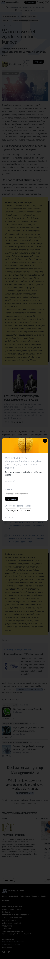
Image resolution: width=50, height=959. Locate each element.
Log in (13, 517)
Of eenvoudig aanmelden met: (18, 506)
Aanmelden (11, 499)
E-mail (7, 489)
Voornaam (9, 481)
